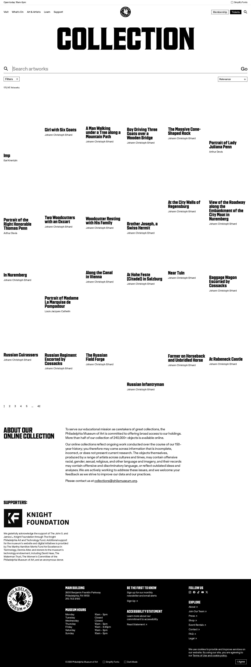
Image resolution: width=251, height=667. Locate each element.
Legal (191, 638)
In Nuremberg (15, 275)
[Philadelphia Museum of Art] (125, 12)
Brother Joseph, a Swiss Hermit (142, 226)
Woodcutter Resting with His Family (103, 221)
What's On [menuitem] (17, 11)
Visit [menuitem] (6, 11)
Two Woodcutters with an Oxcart (60, 220)
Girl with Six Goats (60, 130)
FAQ (191, 634)
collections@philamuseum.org (115, 481)
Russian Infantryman (145, 384)
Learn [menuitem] (47, 11)
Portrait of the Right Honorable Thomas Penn (17, 224)
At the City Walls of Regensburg (184, 204)
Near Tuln (176, 273)
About (192, 607)
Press (192, 616)
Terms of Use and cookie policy (210, 655)
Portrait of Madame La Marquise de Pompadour (61, 302)
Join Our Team (196, 611)
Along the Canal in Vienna (99, 275)
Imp (7, 155)
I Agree (241, 661)
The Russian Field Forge (96, 357)
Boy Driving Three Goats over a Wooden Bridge (142, 133)
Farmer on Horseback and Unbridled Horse (186, 358)
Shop (192, 620)
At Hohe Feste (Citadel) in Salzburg (144, 277)
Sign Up (131, 601)
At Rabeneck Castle (226, 359)
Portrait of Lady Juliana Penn (222, 145)
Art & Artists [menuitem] (34, 11)
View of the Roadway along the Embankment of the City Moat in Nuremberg (227, 210)
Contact (193, 629)
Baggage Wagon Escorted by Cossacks (223, 281)
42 (38, 406)
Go (244, 68)
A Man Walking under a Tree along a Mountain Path (103, 132)
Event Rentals (196, 625)
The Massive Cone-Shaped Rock (184, 131)
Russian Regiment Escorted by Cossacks (61, 359)
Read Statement (136, 624)
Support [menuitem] (58, 11)
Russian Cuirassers (21, 355)
